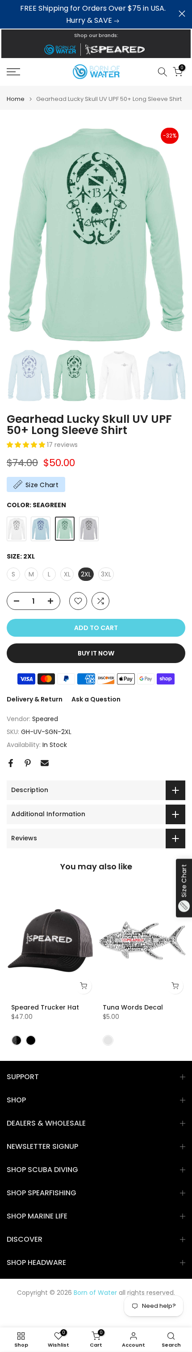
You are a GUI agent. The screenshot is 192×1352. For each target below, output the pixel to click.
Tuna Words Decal (133, 1007)
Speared (45, 718)
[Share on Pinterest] (28, 763)
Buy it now (96, 653)
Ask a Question (96, 699)
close (182, 13)
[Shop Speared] (116, 49)
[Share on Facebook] (11, 763)
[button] (27, 444)
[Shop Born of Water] (59, 49)
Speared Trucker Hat (45, 1007)
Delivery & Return (35, 699)
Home (16, 99)
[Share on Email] (45, 763)
